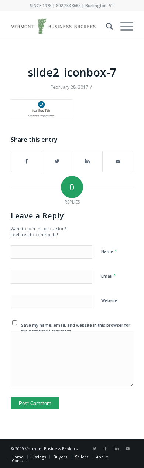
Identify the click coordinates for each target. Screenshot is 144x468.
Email (108, 275)
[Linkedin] (116, 448)
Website (109, 300)
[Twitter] (94, 448)
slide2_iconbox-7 (72, 72)
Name (109, 251)
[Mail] (127, 448)
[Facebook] (105, 448)
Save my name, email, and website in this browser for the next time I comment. (75, 328)
